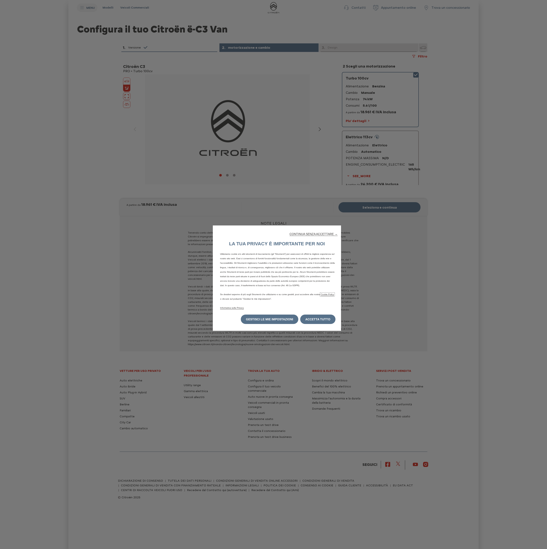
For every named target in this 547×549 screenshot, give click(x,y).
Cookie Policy (327, 294)
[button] (314, 234)
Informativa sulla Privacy (232, 308)
